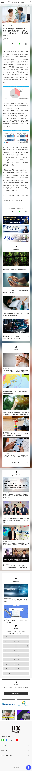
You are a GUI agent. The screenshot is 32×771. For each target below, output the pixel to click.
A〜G (6, 664)
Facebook (8, 740)
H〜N (19, 664)
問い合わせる (16, 693)
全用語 (6, 636)
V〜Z (19, 668)
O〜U (6, 668)
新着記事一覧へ (16, 462)
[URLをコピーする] (26, 44)
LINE (3, 740)
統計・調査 (6, 38)
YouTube (17, 740)
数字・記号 (7, 673)
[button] (6, 44)
